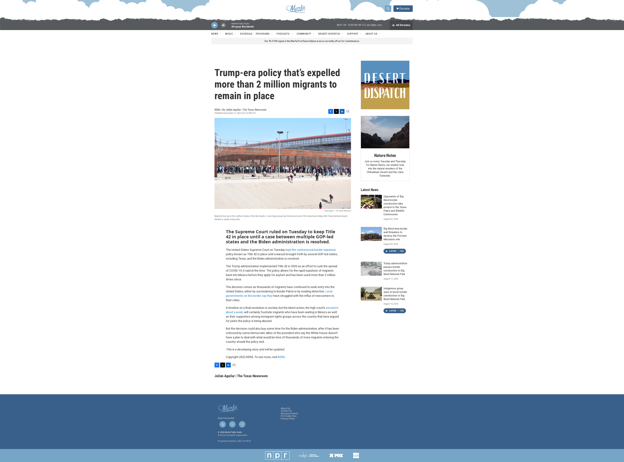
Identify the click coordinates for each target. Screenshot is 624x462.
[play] (214, 25)
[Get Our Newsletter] (385, 85)
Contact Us (286, 411)
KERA (281, 357)
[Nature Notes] (385, 132)
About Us (371, 33)
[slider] (228, 26)
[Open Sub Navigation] (220, 33)
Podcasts (283, 33)
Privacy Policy (288, 418)
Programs (263, 33)
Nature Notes (385, 155)
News (214, 33)
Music (229, 33)
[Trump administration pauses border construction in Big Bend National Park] (371, 269)
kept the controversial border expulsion (311, 249)
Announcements (289, 413)
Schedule (246, 33)
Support (352, 33)
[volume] (223, 25)
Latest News (369, 190)
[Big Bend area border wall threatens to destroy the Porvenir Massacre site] (371, 234)
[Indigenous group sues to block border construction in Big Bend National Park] (371, 294)
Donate (404, 8)
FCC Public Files (289, 416)
